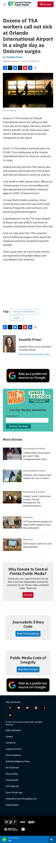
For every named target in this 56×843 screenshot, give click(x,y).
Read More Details (28, 669)
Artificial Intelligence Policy (18, 761)
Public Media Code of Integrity (28, 660)
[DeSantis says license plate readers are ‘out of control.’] (12, 476)
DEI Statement (12, 768)
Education (28, 517)
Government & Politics (34, 448)
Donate (47, 4)
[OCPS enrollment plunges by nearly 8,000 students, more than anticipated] (12, 522)
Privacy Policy (12, 774)
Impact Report (12, 805)
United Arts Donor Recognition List (21, 799)
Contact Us (11, 743)
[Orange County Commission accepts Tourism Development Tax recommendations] (12, 497)
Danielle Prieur (14, 57)
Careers (9, 737)
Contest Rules (12, 780)
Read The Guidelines (28, 633)
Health (16, 318)
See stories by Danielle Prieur (34, 354)
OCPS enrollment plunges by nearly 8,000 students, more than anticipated (37, 524)
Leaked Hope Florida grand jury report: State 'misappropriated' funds (36, 456)
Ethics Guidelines (13, 755)
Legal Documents (14, 749)
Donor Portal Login (14, 793)
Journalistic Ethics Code (28, 624)
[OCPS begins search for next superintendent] (12, 544)
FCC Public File (12, 786)
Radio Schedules (13, 730)
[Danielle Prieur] (9, 343)
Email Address (13, 416)
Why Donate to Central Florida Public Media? (28, 571)
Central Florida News (24, 311)
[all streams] (52, 839)
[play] (4, 839)
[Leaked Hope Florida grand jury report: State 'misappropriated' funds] (12, 454)
